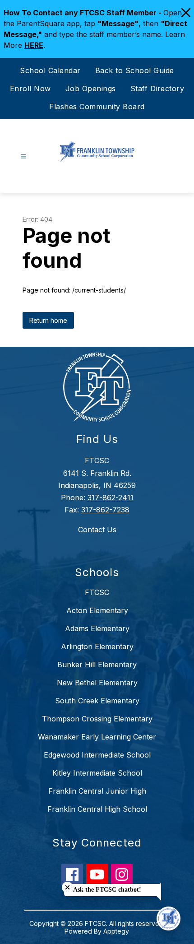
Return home (48, 320)
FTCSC (97, 592)
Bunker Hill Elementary (97, 664)
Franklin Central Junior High (97, 790)
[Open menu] (23, 156)
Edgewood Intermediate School (97, 754)
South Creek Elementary (97, 700)
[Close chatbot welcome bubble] (67, 887)
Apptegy (116, 931)
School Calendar (50, 70)
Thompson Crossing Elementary (97, 718)
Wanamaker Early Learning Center (97, 736)
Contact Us (97, 529)
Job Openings (90, 88)
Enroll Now (30, 88)
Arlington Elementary (97, 646)
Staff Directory (157, 88)
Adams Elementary (97, 628)
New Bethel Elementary (97, 682)
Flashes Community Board (97, 106)
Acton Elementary (97, 610)
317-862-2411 (111, 497)
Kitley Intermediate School (97, 772)
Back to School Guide (134, 70)
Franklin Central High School (97, 809)
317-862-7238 (105, 509)
